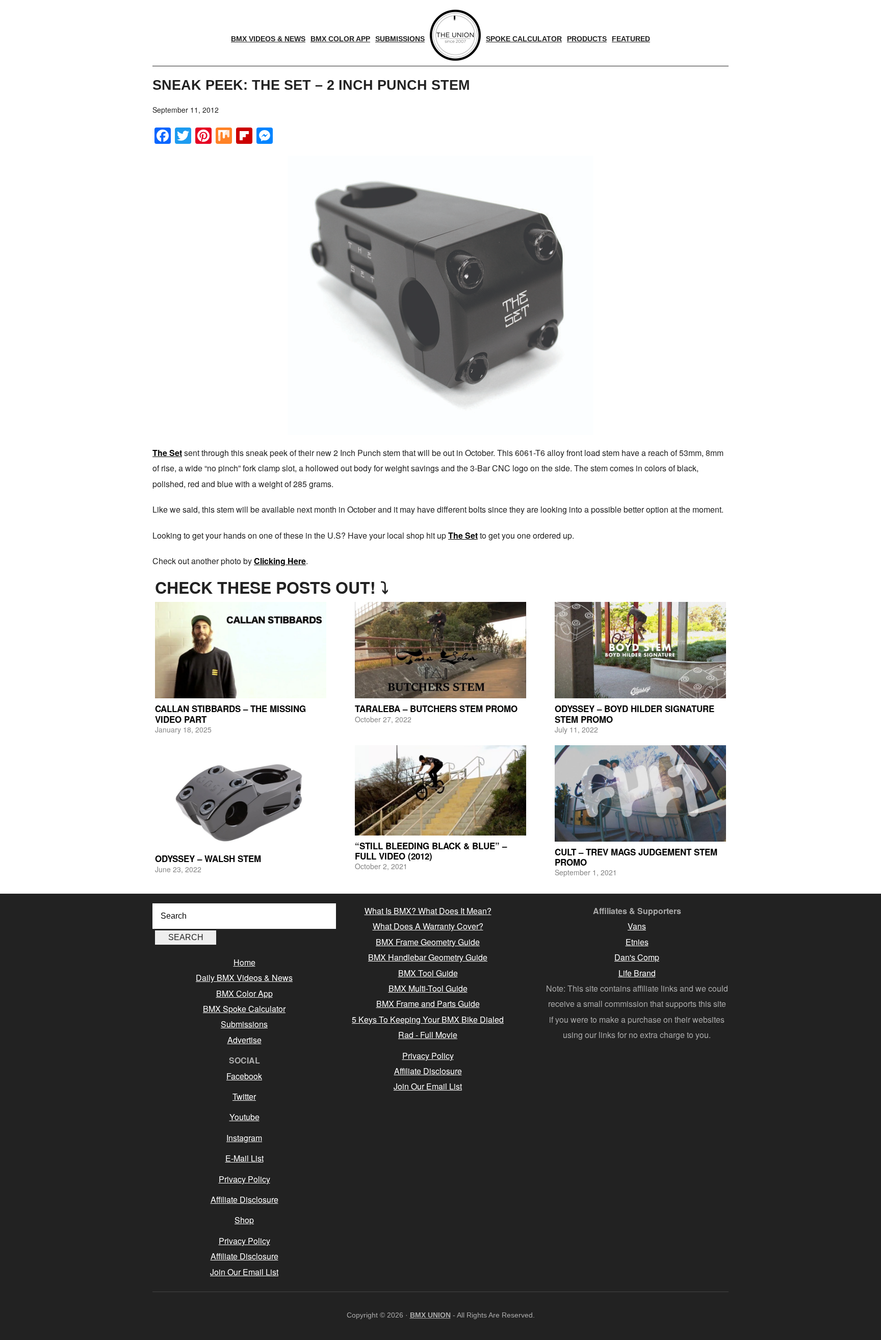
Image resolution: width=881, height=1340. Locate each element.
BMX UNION (430, 1315)
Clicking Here (280, 561)
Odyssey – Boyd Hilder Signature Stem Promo (634, 713)
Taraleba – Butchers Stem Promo (436, 708)
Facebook (244, 1076)
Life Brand (637, 973)
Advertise (244, 1040)
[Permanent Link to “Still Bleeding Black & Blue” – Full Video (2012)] (440, 790)
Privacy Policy (244, 1179)
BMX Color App (244, 993)
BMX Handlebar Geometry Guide (427, 957)
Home (244, 962)
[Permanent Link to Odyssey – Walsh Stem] (240, 796)
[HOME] (455, 35)
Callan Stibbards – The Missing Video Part (230, 713)
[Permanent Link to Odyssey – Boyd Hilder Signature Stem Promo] (640, 650)
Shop (244, 1220)
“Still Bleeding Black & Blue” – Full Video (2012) (431, 851)
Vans (637, 926)
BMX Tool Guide (428, 973)
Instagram (244, 1138)
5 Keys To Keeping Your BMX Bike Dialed (428, 1019)
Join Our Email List (244, 1272)
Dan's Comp (636, 957)
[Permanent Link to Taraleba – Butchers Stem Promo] (440, 650)
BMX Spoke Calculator (244, 1009)
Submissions (244, 1024)
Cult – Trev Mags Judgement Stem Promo (636, 857)
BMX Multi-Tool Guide (428, 988)
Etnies (637, 942)
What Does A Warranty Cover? (428, 926)
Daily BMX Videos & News (244, 977)
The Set (167, 453)
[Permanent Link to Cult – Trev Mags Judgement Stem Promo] (640, 793)
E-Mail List (244, 1158)
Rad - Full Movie (427, 1035)
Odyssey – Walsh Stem (208, 858)
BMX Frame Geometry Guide (428, 942)
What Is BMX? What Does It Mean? (428, 911)
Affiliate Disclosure (244, 1199)
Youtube (244, 1117)
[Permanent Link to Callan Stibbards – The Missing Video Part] (240, 650)
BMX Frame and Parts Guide (428, 1003)
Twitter (244, 1096)
